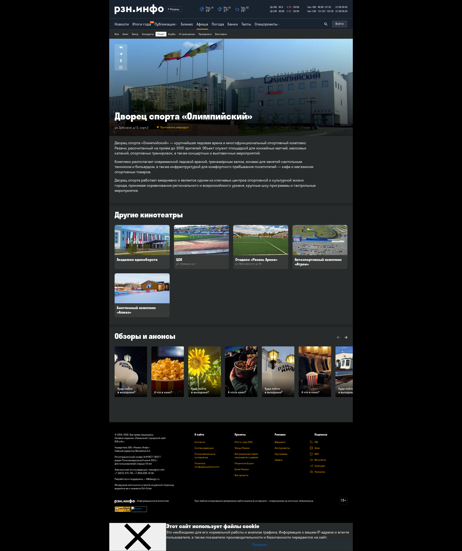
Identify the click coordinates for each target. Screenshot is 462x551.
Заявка (278, 459)
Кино (125, 34)
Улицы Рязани (242, 448)
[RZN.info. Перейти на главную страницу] (139, 9)
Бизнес (187, 24)
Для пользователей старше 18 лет (133, 463)
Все (117, 34)
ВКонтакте (320, 459)
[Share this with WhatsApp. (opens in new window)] (121, 67)
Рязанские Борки (244, 463)
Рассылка (320, 471)
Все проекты (241, 475)
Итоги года (141, 24)
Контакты (200, 442)
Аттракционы (187, 34)
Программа (281, 453)
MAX (317, 453)
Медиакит (280, 442)
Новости (122, 24)
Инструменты (282, 448)
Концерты (148, 34)
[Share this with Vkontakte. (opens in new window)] (121, 47)
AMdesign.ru (153, 479)
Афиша (202, 24)
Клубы (171, 34)
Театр (135, 34)
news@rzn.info (157, 469)
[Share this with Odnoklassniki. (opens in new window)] (121, 60)
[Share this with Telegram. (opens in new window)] (121, 54)
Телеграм (320, 465)
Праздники (205, 34)
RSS (316, 442)
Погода (218, 24)
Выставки (221, 34)
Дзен (317, 448)
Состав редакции (204, 448)
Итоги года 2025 (243, 442)
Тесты (246, 24)
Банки (233, 24)
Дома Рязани (242, 469)
